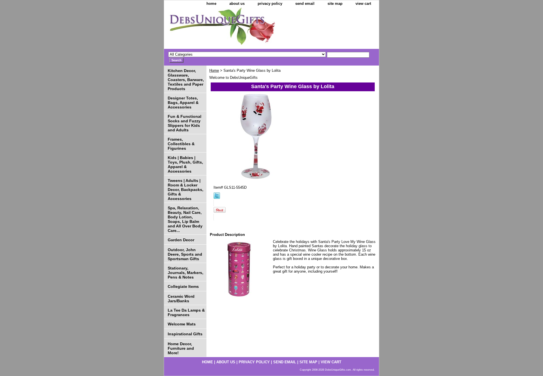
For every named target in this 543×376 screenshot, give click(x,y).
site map (334, 3)
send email (304, 3)
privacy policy (270, 3)
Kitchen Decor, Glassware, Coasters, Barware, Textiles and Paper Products (186, 79)
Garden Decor (181, 240)
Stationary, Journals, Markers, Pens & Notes (185, 272)
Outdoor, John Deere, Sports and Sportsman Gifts (185, 254)
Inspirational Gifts (185, 334)
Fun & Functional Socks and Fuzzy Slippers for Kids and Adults (184, 123)
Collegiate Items (183, 286)
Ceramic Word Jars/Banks (181, 298)
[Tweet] (217, 197)
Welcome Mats (182, 324)
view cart (363, 3)
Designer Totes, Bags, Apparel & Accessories (183, 102)
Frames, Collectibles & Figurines (181, 144)
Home (214, 70)
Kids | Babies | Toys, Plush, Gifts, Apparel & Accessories (185, 164)
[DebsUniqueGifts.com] (234, 28)
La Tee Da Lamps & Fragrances (186, 312)
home (211, 3)
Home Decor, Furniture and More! (181, 348)
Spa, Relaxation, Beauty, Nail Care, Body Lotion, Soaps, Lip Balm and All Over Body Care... (185, 219)
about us (237, 3)
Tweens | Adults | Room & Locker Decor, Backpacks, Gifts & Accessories (185, 189)
